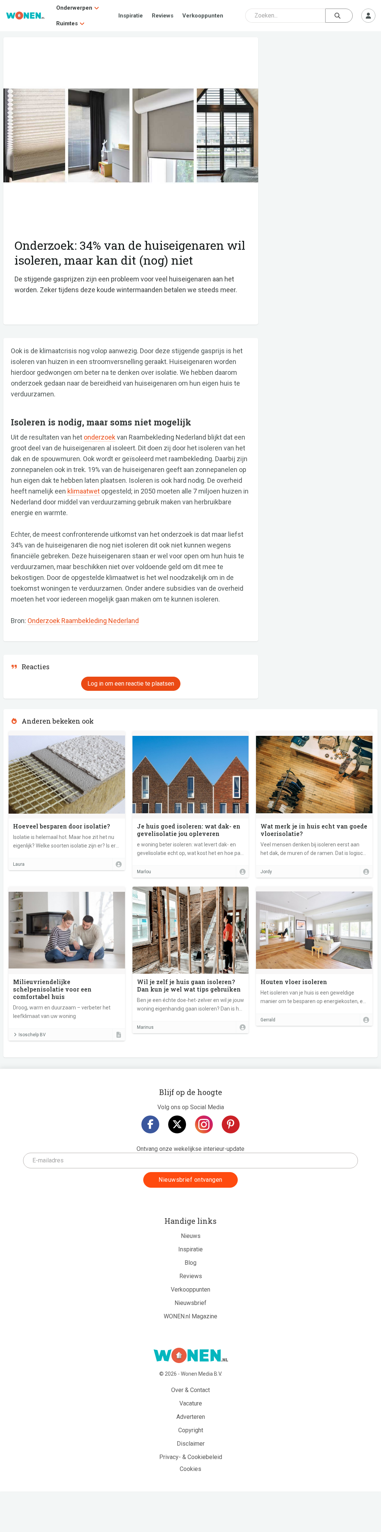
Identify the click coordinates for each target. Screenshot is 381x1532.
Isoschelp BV (32, 1034)
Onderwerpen (74, 7)
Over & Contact (190, 1390)
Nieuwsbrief (190, 1302)
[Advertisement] (322, 91)
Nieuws (191, 1235)
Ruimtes (67, 23)
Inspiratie (130, 15)
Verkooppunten (202, 15)
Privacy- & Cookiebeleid (190, 1457)
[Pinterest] (231, 1124)
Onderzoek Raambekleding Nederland (83, 621)
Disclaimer (191, 1443)
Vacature (190, 1403)
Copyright (190, 1430)
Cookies (190, 1468)
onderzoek (99, 437)
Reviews (162, 15)
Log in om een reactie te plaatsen (130, 683)
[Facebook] (150, 1124)
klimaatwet (83, 491)
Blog (190, 1262)
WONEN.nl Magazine (190, 1316)
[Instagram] (204, 1124)
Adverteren (190, 1416)
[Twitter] (177, 1124)
